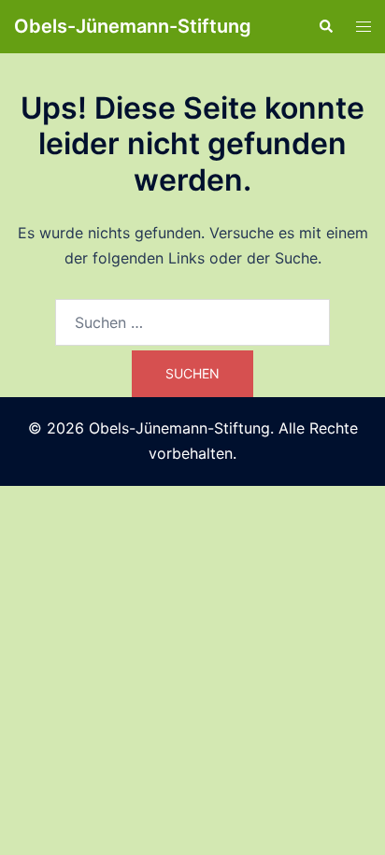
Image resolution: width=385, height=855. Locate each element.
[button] (325, 26)
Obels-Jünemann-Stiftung (132, 26)
